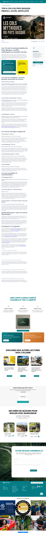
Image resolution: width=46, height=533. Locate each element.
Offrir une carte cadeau (23, 330)
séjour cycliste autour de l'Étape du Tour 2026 (8, 126)
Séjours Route (14, 486)
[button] (12, 1)
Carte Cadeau (24, 490)
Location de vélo (24, 486)
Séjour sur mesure (15, 490)
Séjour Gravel (14, 487)
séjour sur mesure (23, 245)
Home (4, 486)
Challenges (14, 491)
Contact (36, 1)
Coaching (23, 487)
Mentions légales (34, 487)
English (41, 1)
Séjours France (5, 487)
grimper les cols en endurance (16, 229)
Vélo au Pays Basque (15, 230)
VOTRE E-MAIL (23, 396)
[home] (6, 1)
